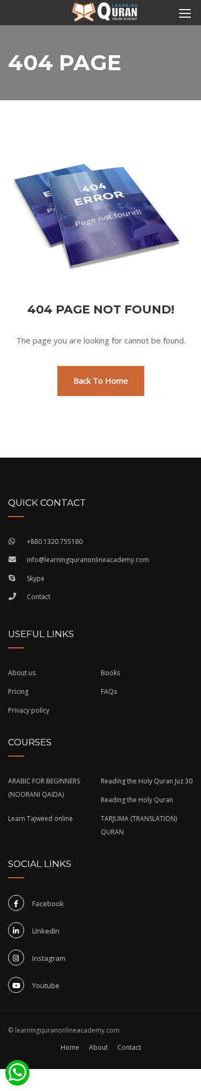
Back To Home (100, 380)
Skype (35, 578)
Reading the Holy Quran (137, 799)
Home (70, 1047)
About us (21, 672)
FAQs (109, 691)
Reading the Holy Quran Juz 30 (146, 781)
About (98, 1047)
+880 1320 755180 (55, 541)
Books (110, 672)
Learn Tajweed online (40, 818)
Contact (38, 596)
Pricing (18, 691)
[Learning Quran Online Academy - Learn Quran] (105, 13)
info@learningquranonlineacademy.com (88, 559)
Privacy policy (28, 710)
